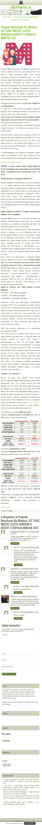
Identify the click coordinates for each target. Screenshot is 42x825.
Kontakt (16, 821)
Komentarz (5, 634)
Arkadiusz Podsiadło (18, 532)
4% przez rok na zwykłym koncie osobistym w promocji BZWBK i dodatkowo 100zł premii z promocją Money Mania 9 (21, 798)
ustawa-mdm (5, 507)
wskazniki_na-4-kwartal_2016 (11, 162)
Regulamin (26, 821)
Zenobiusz (14, 569)
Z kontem (6, 740)
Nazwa (4, 654)
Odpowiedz (15, 543)
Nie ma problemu (30, 823)
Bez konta (6, 733)
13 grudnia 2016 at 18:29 (29, 569)
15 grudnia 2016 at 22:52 (30, 547)
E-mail (4, 660)
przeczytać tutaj (32, 402)
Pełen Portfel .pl (21, 7)
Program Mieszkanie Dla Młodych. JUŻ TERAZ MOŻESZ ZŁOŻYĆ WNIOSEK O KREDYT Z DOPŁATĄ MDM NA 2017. (21, 781)
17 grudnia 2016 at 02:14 (28, 596)
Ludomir (14, 596)
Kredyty (10, 511)
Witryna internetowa (7, 666)
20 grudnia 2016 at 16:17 (30, 612)
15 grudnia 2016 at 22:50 (30, 586)
